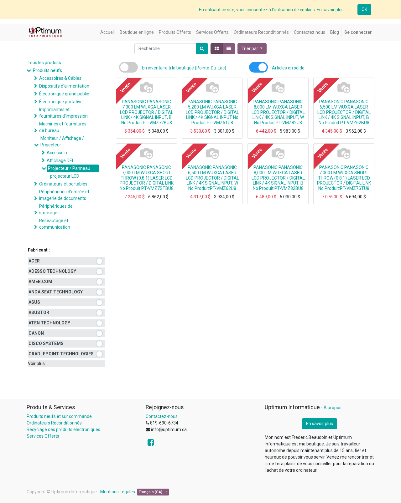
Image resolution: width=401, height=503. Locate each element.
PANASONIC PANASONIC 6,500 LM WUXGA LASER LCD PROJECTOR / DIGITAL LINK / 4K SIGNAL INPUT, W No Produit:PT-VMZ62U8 (212, 178)
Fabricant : (39, 249)
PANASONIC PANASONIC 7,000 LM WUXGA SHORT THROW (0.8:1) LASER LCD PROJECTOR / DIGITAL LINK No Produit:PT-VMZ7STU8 (344, 178)
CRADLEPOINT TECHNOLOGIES (61, 353)
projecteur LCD (64, 176)
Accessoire (58, 152)
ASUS (34, 302)
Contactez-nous (162, 416)
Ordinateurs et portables (63, 183)
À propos (332, 407)
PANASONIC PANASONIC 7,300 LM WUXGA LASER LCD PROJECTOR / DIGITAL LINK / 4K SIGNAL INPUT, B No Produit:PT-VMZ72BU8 (146, 112)
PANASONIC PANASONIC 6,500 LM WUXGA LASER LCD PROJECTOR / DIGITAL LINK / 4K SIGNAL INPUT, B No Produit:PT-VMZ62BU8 (344, 112)
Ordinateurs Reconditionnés (54, 422)
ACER (34, 260)
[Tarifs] (217, 48)
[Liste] (228, 48)
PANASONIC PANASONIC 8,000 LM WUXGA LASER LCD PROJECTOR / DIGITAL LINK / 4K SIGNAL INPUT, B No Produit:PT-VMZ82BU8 (278, 178)
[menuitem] (107, 32)
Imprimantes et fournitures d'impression (63, 113)
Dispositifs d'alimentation (64, 86)
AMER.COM (40, 281)
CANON (36, 333)
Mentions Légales (117, 491)
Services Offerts (43, 436)
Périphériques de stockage (56, 209)
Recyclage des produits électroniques (63, 429)
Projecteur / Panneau (69, 168)
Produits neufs (47, 70)
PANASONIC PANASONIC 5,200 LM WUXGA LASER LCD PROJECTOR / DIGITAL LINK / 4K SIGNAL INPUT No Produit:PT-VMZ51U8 (212, 112)
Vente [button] (125, 87)
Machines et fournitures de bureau (62, 127)
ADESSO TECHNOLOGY (52, 271)
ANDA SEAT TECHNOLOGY (56, 291)
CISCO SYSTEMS (46, 343)
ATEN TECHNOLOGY (49, 322)
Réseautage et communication (54, 224)
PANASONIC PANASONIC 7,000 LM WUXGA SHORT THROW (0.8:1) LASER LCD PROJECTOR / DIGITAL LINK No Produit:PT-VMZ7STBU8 (147, 178)
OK (364, 9)
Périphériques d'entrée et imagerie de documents (64, 195)
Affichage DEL (60, 160)
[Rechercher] (202, 48)
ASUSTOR (39, 312)
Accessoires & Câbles (60, 78)
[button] (252, 48)
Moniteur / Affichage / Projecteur (62, 141)
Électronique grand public (64, 93)
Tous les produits (44, 62)
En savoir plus (319, 423)
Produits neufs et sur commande (59, 416)
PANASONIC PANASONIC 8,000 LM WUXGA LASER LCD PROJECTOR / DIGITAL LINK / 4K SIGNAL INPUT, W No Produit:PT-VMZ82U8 (278, 112)
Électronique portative (61, 101)
